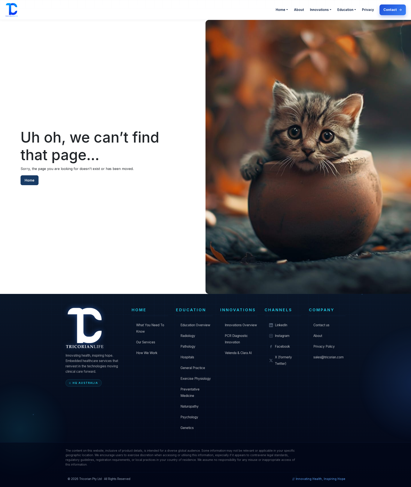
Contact (390, 10)
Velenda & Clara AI (238, 353)
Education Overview (195, 325)
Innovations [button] (319, 10)
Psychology (189, 417)
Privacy (368, 10)
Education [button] (345, 10)
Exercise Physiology (195, 379)
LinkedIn (281, 325)
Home (29, 180)
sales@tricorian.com (328, 357)
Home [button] (280, 10)
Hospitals (187, 357)
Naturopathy (189, 406)
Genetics (187, 428)
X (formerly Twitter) (283, 360)
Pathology (187, 346)
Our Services (145, 342)
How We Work (146, 353)
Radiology (187, 336)
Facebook (282, 346)
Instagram (282, 336)
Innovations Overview (241, 325)
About (299, 10)
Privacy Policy (324, 346)
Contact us (321, 325)
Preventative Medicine (190, 392)
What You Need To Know (150, 328)
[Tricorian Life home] (85, 328)
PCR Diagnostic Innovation (236, 339)
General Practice (192, 368)
